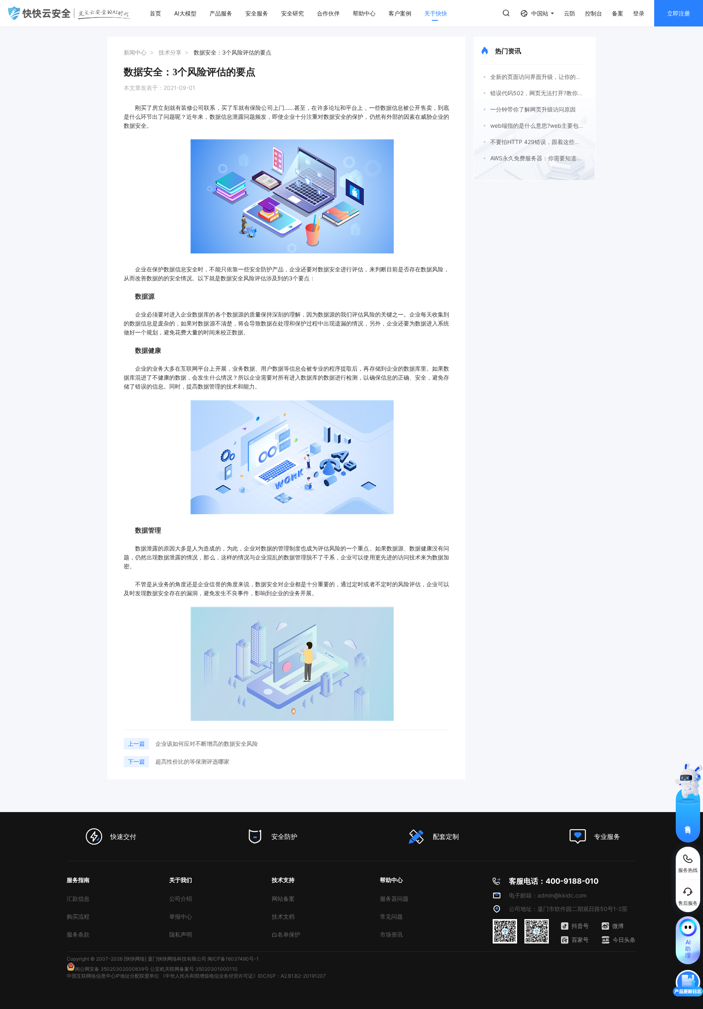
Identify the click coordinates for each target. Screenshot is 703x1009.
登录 (638, 13)
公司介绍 (180, 898)
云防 (569, 13)
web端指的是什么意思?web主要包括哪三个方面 (551, 125)
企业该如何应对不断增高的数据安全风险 (206, 743)
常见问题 (391, 916)
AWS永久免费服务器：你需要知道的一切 (542, 158)
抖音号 (580, 925)
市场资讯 (391, 934)
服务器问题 (394, 898)
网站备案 (283, 898)
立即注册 (678, 13)
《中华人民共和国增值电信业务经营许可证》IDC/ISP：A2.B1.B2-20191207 (243, 976)
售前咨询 (688, 822)
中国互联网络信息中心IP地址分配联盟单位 (113, 976)
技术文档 (283, 916)
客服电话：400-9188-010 (553, 881)
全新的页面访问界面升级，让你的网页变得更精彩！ (555, 76)
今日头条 (624, 939)
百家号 (580, 939)
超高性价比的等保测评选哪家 (192, 761)
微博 (618, 925)
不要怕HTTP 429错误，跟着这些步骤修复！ (546, 141)
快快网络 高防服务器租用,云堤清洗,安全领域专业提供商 (69, 13)
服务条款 (78, 934)
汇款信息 (78, 898)
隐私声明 (180, 934)
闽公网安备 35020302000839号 (112, 969)
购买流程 (78, 916)
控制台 (593, 13)
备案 (617, 13)
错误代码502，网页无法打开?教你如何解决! (546, 93)
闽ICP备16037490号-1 (233, 959)
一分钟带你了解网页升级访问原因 (533, 109)
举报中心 (180, 916)
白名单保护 (286, 934)
